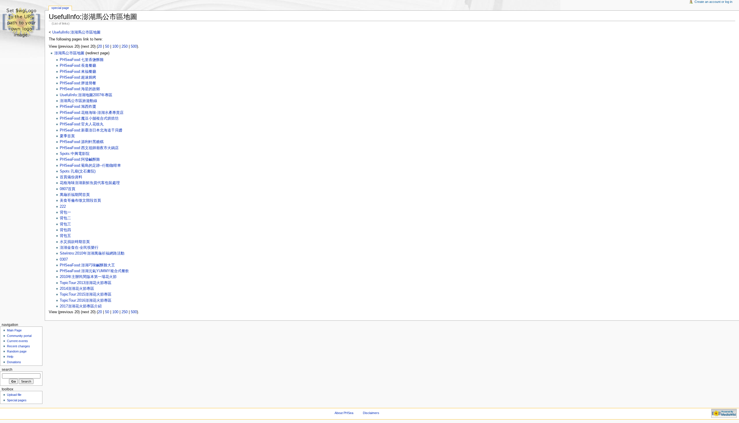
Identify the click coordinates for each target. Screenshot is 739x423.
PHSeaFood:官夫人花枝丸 (82, 124)
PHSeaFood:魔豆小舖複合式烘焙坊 (89, 118)
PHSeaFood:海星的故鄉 (80, 89)
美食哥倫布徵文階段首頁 (80, 200)
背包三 (65, 224)
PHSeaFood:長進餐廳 (78, 66)
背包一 (65, 212)
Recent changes (18, 346)
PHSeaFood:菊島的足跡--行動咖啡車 (90, 166)
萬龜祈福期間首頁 (75, 195)
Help (10, 356)
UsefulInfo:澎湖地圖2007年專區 (86, 95)
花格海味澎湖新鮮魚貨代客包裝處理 (90, 183)
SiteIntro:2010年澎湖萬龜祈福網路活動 (92, 253)
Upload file (14, 394)
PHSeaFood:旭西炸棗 (78, 107)
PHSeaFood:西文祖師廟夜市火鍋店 (89, 148)
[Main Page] (22, 22)
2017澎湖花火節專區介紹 (81, 306)
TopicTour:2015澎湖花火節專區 (85, 294)
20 (100, 46)
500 (134, 46)
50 (107, 46)
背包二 (65, 218)
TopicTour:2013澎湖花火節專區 (85, 283)
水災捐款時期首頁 (75, 242)
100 (115, 46)
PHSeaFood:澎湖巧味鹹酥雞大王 (87, 265)
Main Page (14, 330)
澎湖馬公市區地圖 (69, 53)
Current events (17, 341)
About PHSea (344, 413)
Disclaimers (371, 413)
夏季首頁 (67, 136)
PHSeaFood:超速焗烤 (78, 77)
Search (7, 369)
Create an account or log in (713, 1)
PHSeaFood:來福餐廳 (78, 72)
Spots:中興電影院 (74, 154)
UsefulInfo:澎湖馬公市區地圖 (76, 32)
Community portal (19, 335)
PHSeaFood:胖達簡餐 (78, 83)
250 (125, 46)
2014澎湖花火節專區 (77, 289)
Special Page (60, 8)
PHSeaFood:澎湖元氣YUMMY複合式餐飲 (94, 271)
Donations (14, 362)
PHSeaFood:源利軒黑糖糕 (82, 142)
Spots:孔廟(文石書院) (78, 171)
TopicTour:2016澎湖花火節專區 (85, 300)
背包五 (65, 236)
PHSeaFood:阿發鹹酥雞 (80, 159)
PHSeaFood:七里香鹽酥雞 (82, 60)
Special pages (17, 400)
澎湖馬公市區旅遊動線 (78, 101)
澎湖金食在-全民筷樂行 (79, 248)
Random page (17, 351)
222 (63, 207)
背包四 (65, 230)
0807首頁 (67, 189)
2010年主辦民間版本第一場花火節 (88, 277)
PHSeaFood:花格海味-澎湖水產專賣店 (92, 113)
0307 (64, 259)
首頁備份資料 (71, 177)
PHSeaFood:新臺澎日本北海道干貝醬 (91, 130)
